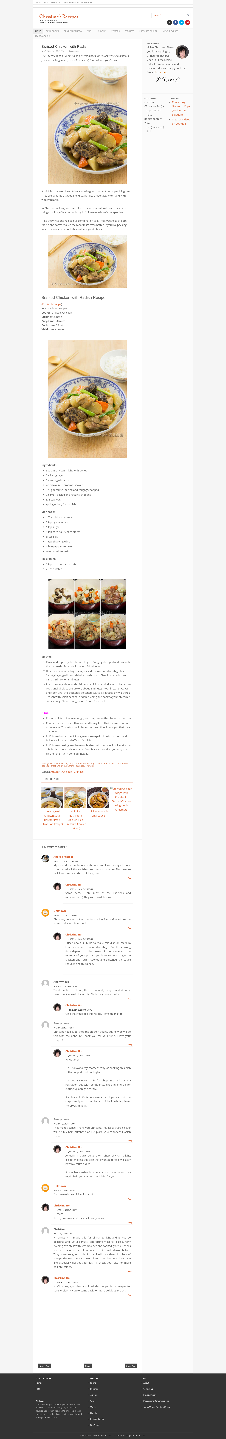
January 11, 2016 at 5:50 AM (64, 1124)
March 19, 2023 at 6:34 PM (63, 1234)
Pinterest (187, 22)
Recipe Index (52, 31)
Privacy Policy (149, 1394)
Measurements (170, 31)
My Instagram (50, 2)
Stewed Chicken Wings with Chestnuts (121, 805)
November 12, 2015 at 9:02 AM (65, 986)
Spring (93, 1382)
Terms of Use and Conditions (156, 1407)
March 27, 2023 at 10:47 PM (67, 1282)
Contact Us (86, 2)
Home (38, 2)
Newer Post (44, 1366)
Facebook (175, 22)
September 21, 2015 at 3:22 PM (65, 915)
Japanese (129, 31)
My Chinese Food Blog (69, 2)
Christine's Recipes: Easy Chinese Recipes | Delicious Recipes (120, 1436)
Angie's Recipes (63, 856)
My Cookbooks (42, 36)
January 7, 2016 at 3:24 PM (63, 1028)
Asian (89, 31)
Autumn (55, 771)
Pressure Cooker (148, 31)
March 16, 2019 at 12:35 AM (64, 1190)
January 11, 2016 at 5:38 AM (80, 1056)
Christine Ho (73, 884)
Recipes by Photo (73, 31)
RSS (38, 1388)
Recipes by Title (97, 1419)
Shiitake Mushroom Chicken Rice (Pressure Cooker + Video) (75, 820)
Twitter (181, 22)
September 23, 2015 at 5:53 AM (81, 939)
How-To (93, 1413)
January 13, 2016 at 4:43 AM (80, 1152)
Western (115, 31)
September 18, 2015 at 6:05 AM (81, 889)
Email (169, 22)
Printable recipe (51, 304)
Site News (94, 1425)
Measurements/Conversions (156, 1401)
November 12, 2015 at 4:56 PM (80, 1010)
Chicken (67, 771)
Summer (94, 1388)
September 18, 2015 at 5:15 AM (65, 861)
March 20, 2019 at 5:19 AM (67, 1210)
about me (160, 72)
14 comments (73, 51)
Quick (92, 1407)
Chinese (102, 31)
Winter (93, 1401)
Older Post (130, 1366)
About (146, 1382)
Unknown (59, 911)
